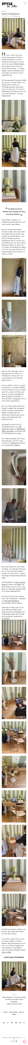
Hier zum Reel (6, 952)
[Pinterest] (16, 1042)
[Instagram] (14, 1042)
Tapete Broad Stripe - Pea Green (13, 430)
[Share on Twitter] (4, 1022)
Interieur (21, 1012)
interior (5, 1012)
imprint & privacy (22, 1037)
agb (14, 1039)
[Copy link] (24, 1022)
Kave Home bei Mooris (12, 601)
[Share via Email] (20, 1022)
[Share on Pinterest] (16, 1022)
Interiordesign (13, 1012)
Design (14, 1014)
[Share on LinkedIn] (12, 1022)
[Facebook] (12, 1042)
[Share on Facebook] (8, 1022)
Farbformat (14, 443)
